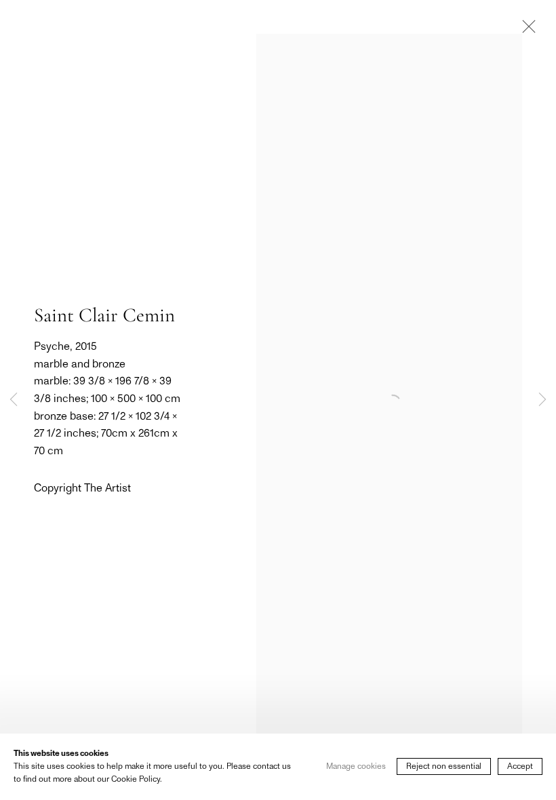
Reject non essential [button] (443, 767)
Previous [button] (13, 400)
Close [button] (525, 30)
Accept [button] (520, 767)
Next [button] (542, 400)
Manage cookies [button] (356, 767)
